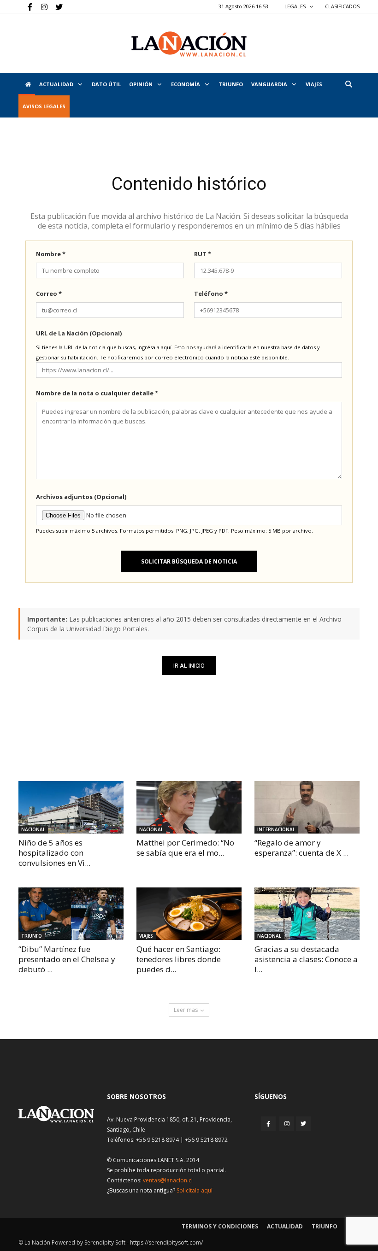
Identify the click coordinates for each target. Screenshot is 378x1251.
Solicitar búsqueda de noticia (189, 561)
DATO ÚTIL (106, 84)
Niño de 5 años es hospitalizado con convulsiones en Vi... (54, 852)
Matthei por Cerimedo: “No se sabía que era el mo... (185, 847)
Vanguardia (270, 84)
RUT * (202, 254)
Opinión (141, 84)
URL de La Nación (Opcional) (79, 333)
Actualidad (57, 84)
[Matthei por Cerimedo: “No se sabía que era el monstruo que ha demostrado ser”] (189, 807)
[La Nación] (189, 44)
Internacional (276, 829)
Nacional (33, 829)
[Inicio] (26, 84)
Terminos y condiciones (220, 1226)
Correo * (49, 293)
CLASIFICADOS (342, 6)
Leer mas (186, 1010)
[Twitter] (56, 6)
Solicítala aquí (195, 1190)
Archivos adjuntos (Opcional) (81, 497)
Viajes (146, 936)
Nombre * (50, 254)
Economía (186, 84)
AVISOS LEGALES (44, 106)
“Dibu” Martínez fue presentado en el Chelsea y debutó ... (66, 959)
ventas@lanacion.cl (168, 1180)
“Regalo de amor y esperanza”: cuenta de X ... (301, 847)
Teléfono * (211, 293)
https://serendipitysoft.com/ (166, 1242)
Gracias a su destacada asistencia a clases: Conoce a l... (306, 959)
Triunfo (231, 84)
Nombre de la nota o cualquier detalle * (97, 393)
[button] (348, 84)
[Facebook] (25, 6)
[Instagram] (40, 6)
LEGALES (295, 6)
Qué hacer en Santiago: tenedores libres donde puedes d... (178, 959)
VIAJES (314, 84)
